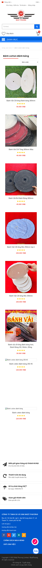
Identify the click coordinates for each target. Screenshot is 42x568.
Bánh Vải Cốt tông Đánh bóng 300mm (21, 101)
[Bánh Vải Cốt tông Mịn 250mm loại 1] (21, 228)
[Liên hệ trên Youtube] (9, 535)
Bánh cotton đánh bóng (21, 413)
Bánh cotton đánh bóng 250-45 (21, 364)
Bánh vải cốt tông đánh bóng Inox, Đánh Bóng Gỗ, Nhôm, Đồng (21, 346)
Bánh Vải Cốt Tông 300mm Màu (21, 149)
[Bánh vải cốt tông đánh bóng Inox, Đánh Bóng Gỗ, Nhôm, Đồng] (21, 326)
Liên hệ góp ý (6, 524)
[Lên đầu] (4, 564)
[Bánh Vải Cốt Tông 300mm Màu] (21, 130)
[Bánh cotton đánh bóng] (21, 408)
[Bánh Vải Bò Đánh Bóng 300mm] (21, 179)
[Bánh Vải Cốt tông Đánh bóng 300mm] (21, 82)
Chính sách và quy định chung (21, 565)
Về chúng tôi (17, 563)
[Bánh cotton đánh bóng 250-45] (21, 360)
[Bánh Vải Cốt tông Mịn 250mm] (21, 277)
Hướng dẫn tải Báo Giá (9, 527)
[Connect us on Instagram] (24, 535)
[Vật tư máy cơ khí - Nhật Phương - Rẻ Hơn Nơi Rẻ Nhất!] (21, 15)
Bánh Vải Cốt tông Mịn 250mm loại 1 (21, 247)
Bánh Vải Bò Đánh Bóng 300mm (21, 198)
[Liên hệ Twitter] (14, 535)
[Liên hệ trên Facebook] (4, 535)
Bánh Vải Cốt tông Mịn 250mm (21, 296)
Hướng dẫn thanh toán (9, 530)
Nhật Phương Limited (21, 557)
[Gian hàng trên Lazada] (19, 535)
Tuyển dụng (26, 563)
